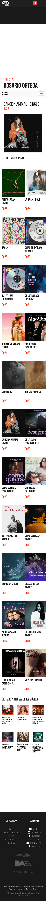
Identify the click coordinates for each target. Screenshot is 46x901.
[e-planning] (23, 871)
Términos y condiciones (17, 889)
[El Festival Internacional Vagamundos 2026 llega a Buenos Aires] (38, 737)
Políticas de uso (31, 889)
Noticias (11, 836)
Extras (11, 843)
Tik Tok (36, 839)
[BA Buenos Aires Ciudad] (23, 863)
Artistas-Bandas (11, 832)
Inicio (11, 829)
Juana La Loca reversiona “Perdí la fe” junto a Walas (7, 720)
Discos (5, 93)
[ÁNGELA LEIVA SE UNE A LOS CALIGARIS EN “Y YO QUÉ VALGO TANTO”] (23, 737)
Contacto (36, 846)
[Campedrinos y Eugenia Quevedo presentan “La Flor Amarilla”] (38, 710)
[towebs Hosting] (23, 855)
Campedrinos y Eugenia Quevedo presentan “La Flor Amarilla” (38, 720)
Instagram (36, 832)
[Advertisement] (23, 48)
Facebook (36, 836)
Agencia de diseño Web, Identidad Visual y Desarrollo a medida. (26, 894)
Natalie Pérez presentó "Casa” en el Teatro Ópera (7, 746)
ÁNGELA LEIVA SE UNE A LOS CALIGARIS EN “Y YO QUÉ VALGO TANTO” (22, 747)
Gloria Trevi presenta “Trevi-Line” (22, 719)
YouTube (36, 829)
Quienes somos (36, 843)
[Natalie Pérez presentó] (7, 737)
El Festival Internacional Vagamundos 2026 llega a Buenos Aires (38, 748)
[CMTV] (5, 3)
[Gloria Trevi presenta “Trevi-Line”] (23, 710)
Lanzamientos (11, 839)
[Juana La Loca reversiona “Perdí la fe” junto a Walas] (7, 710)
